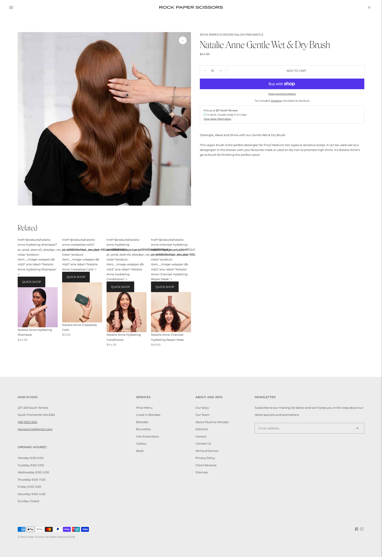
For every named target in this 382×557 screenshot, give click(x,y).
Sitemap (201, 472)
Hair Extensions (147, 436)
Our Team (202, 414)
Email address (267, 422)
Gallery (141, 443)
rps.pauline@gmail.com (35, 429)
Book (140, 451)
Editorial (201, 429)
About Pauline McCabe (212, 422)
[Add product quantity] (204, 70)
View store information (217, 118)
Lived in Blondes (148, 414)
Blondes (142, 422)
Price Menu (144, 407)
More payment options (282, 93)
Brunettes (143, 429)
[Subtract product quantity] (220, 70)
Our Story (202, 407)
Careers (200, 436)
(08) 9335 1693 (27, 422)
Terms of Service (206, 451)
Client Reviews (205, 465)
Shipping (276, 100)
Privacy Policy (205, 458)
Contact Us (203, 443)
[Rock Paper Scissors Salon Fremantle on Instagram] (361, 529)
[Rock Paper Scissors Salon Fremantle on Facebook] (356, 529)
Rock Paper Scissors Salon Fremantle (232, 34)
